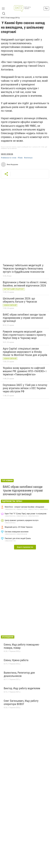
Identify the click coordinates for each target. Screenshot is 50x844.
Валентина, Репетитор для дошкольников (19, 674)
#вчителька (28, 158)
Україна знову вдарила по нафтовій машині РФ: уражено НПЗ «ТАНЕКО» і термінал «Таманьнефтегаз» (24, 371)
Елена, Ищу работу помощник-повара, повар (22, 646)
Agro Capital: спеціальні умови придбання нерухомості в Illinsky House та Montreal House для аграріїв (25, 352)
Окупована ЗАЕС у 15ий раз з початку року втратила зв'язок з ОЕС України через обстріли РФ (25, 388)
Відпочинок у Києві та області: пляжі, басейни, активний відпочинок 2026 (25, 284)
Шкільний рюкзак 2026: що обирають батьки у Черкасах (20, 300)
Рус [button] (46, 8)
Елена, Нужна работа (16, 660)
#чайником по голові (8, 158)
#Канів (20, 158)
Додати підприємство (25, 547)
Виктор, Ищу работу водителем (22, 688)
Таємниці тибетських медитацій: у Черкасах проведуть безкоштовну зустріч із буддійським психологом (23, 268)
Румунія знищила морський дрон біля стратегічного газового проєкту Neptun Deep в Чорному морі (24, 335)
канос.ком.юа (7, 154)
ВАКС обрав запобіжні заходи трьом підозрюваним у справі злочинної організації (24, 318)
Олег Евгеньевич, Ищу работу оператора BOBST (21, 702)
